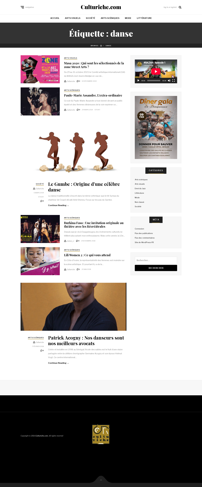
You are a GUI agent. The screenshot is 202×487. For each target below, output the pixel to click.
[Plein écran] (173, 80)
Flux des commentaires (145, 238)
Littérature (144, 18)
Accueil (55, 18)
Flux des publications (144, 233)
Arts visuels (72, 18)
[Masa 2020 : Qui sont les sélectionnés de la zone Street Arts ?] (40, 69)
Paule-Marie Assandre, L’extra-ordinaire (93, 95)
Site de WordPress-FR (144, 242)
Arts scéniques (110, 18)
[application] (156, 71)
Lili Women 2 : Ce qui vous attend (87, 255)
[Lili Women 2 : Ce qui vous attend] (40, 261)
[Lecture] (138, 80)
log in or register (170, 7)
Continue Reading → (58, 205)
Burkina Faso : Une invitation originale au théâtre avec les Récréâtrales (94, 224)
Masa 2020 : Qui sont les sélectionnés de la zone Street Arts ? (94, 65)
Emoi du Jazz (140, 188)
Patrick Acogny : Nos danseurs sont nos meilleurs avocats (86, 340)
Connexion (139, 229)
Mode (128, 18)
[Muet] (169, 80)
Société (90, 18)
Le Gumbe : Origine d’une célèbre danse (84, 187)
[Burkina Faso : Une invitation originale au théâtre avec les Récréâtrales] (40, 229)
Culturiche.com (101, 7)
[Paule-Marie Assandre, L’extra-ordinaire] (40, 101)
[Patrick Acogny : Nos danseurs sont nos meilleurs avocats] (73, 307)
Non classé (139, 202)
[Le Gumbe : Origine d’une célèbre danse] (73, 150)
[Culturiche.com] (101, 435)
